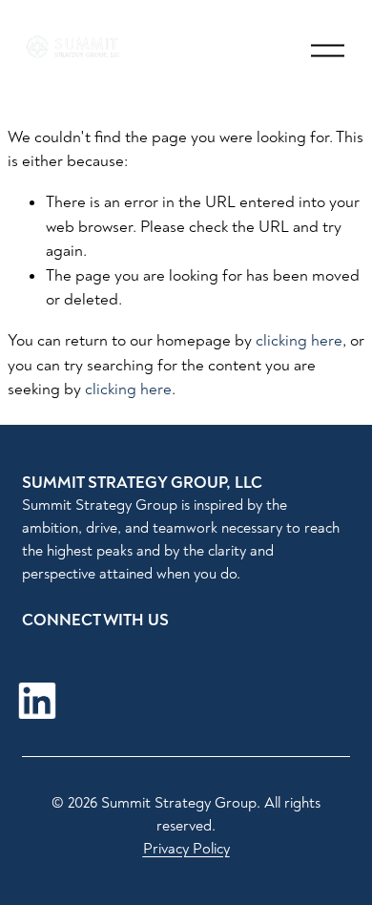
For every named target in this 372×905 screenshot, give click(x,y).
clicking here (299, 340)
